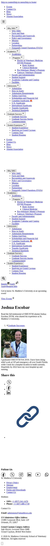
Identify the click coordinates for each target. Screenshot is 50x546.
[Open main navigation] (3, 22)
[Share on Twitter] (9, 384)
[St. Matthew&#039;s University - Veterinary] (25, 454)
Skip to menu (19, 2)
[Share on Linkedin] (8, 394)
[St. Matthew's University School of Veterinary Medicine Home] (25, 166)
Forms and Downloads (16, 490)
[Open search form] (3, 279)
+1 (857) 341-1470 (20, 501)
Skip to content (7, 2)
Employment (11, 487)
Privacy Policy (12, 482)
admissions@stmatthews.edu (19, 513)
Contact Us (11, 492)
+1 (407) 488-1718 (21, 504)
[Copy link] (27, 437)
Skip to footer (30, 2)
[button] (2, 543)
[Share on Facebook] (8, 389)
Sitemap (9, 485)
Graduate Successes (16, 325)
